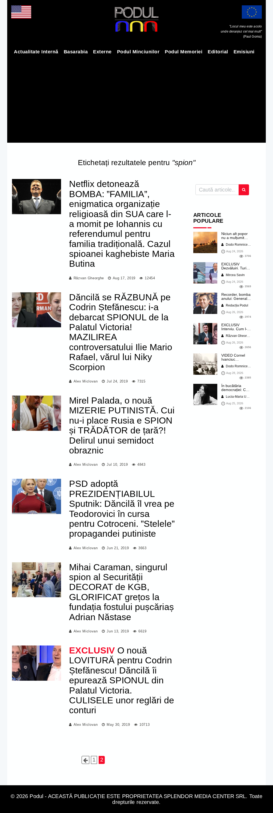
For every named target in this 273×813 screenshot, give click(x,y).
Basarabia (76, 51)
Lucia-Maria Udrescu (240, 396)
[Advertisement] (136, 98)
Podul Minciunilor (138, 51)
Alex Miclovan (86, 381)
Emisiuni (244, 51)
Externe (102, 51)
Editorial (218, 51)
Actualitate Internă (36, 51)
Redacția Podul (236, 305)
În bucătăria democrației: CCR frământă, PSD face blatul (236, 392)
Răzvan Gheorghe (89, 278)
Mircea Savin (235, 275)
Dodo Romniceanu (239, 244)
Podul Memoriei (183, 51)
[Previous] (85, 760)
